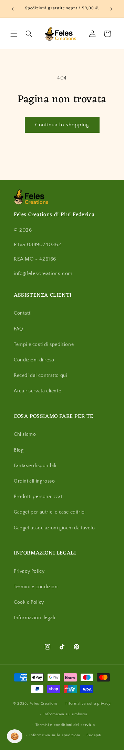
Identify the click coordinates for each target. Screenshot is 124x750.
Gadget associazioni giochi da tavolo (54, 528)
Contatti (23, 313)
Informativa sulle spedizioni (54, 735)
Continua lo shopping (62, 125)
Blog (18, 450)
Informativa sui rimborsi (65, 714)
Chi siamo (25, 434)
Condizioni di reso (34, 360)
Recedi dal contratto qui (40, 375)
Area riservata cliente (37, 391)
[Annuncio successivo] (111, 9)
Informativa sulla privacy (88, 703)
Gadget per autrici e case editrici (49, 512)
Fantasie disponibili (35, 465)
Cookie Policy (29, 602)
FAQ (18, 329)
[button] (13, 33)
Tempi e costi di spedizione (44, 344)
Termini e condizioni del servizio (65, 725)
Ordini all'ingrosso (34, 481)
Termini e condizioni (36, 587)
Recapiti (93, 735)
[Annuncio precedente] (12, 9)
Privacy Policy (29, 571)
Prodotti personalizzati (39, 496)
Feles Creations (44, 703)
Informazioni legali (34, 618)
